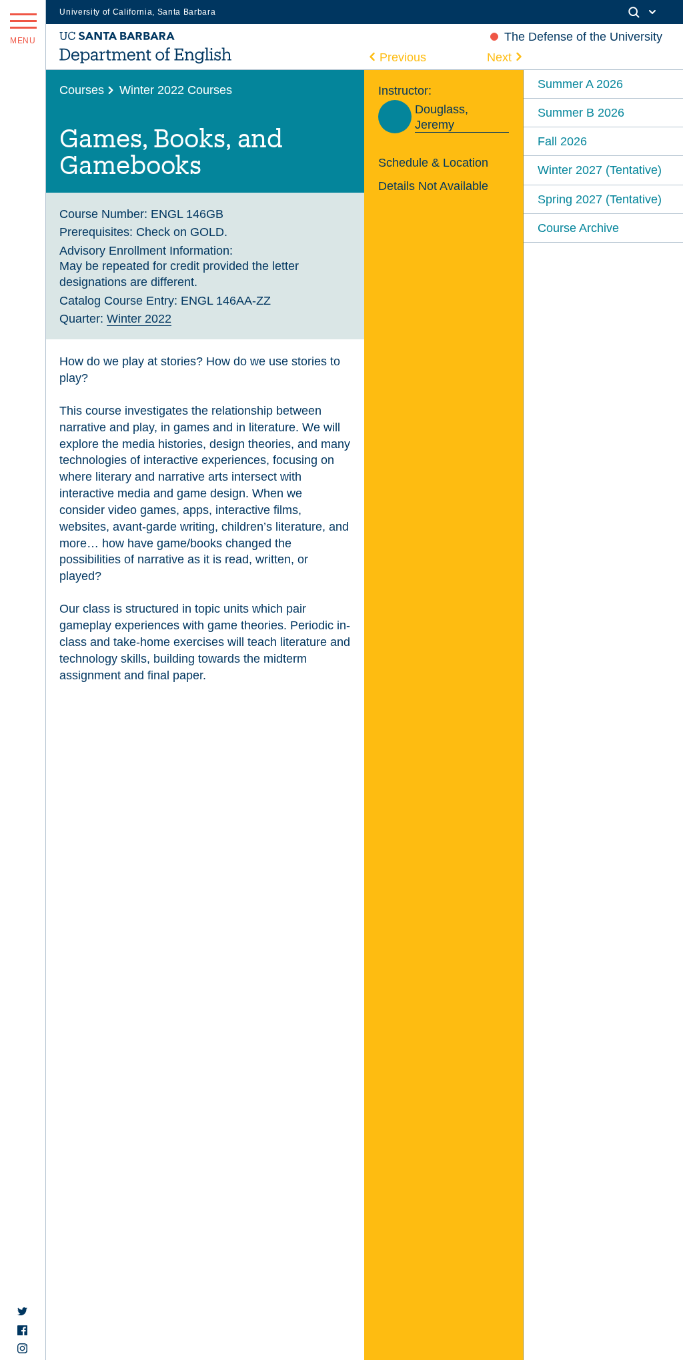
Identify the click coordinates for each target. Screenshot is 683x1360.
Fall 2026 (562, 141)
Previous (403, 57)
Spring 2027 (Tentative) (600, 199)
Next (499, 57)
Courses (81, 90)
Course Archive (578, 228)
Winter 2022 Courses (175, 90)
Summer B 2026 (581, 112)
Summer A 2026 (580, 84)
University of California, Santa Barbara (137, 12)
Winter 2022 (139, 318)
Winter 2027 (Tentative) (600, 170)
